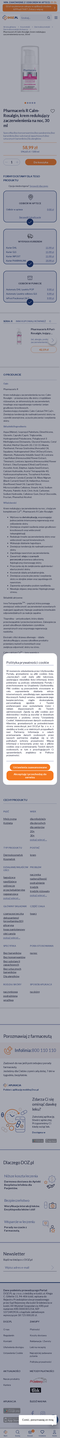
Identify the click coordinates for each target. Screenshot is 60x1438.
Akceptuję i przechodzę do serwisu (30, 775)
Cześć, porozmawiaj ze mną (37, 1419)
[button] (54, 1416)
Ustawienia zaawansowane (30, 767)
